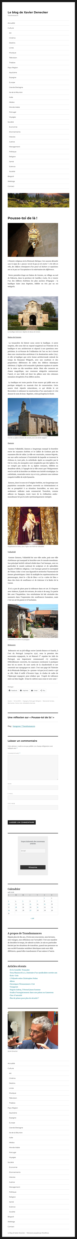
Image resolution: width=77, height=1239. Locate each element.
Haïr (20, 703)
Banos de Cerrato (48, 701)
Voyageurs (14, 987)
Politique (12, 152)
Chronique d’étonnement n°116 (22, 984)
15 (44, 904)
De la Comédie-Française (20, 970)
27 (30, 910)
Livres (11, 48)
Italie (11, 97)
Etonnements (14, 132)
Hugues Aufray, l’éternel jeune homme (25, 990)
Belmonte (11, 703)
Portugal (12, 112)
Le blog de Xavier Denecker (28, 12)
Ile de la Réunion (16, 92)
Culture (11, 28)
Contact (11, 186)
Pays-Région (13, 68)
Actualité (11, 23)
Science (12, 166)
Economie (13, 127)
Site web (11, 803)
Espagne (12, 77)
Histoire (12, 137)
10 (9, 904)
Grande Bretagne (16, 87)
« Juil (32, 918)
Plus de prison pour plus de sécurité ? (24, 998)
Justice (12, 142)
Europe (12, 82)
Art (10, 33)
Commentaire (14, 753)
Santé (11, 162)
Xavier (10, 701)
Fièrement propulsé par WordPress (38, 1233)
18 (16, 907)
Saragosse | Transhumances (24, 726)
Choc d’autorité (16, 995)
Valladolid (26, 703)
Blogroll (11, 176)
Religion (12, 157)
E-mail (10, 793)
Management (14, 147)
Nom (9, 784)
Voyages (12, 117)
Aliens (12, 981)
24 (9, 910)
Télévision (13, 58)
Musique (12, 53)
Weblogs (11, 181)
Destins (12, 43)
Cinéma (12, 38)
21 (37, 907)
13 (30, 904)
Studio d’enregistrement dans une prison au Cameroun (32, 992)
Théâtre (12, 63)
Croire (17, 703)
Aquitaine (13, 72)
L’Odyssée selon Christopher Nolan (24, 978)
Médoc (12, 102)
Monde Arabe (14, 107)
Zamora (32, 703)
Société (11, 122)
